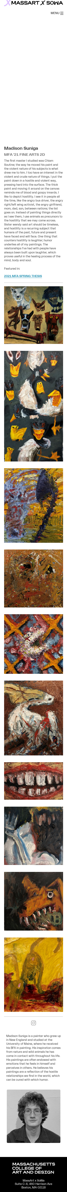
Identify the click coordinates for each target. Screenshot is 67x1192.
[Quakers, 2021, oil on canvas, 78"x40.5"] (33, 460)
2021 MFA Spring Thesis (23, 276)
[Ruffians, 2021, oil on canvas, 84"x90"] (33, 343)
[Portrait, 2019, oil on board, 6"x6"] (33, 606)
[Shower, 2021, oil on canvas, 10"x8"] (33, 541)
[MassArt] (33, 1169)
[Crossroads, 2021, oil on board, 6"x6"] (33, 672)
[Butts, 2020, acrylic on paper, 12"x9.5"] (33, 1011)
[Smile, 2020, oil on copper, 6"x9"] (33, 798)
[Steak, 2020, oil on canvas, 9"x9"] (33, 864)
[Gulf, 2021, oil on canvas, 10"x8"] (33, 754)
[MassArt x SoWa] (33, 3)
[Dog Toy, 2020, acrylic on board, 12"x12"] (33, 929)
